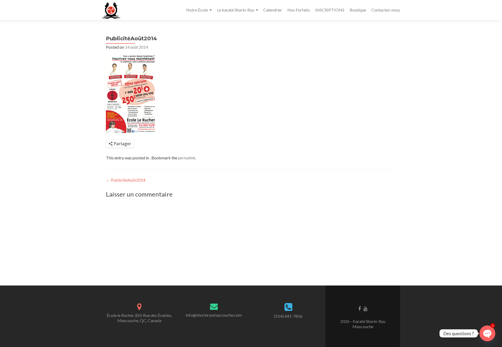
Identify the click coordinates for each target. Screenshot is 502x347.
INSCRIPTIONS (329, 9)
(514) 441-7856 (288, 316)
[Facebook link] (359, 308)
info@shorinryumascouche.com (214, 314)
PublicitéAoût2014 (125, 179)
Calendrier (272, 9)
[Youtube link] (365, 308)
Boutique (358, 9)
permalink (186, 157)
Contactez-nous (385, 9)
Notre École (197, 9)
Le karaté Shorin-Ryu (235, 9)
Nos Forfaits (298, 9)
